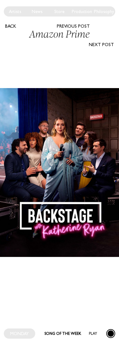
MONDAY (19, 333)
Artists (15, 11)
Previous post (73, 26)
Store (59, 11)
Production (82, 11)
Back (10, 26)
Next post (101, 44)
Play (93, 333)
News (37, 11)
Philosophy (104, 11)
